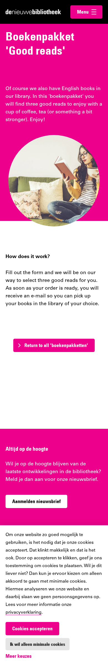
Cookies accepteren (32, 628)
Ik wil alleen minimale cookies (37, 644)
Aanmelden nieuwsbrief (36, 501)
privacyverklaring (24, 612)
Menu (89, 12)
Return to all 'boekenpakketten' (56, 345)
